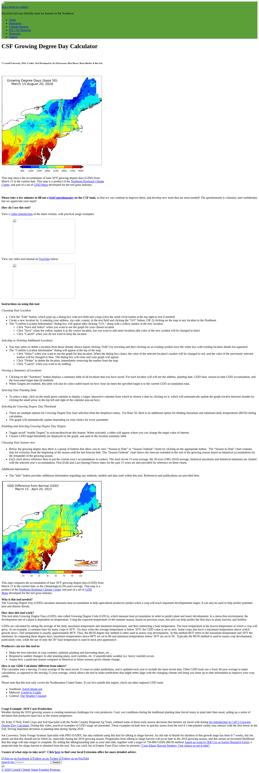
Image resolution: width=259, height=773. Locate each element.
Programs (14, 33)
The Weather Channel (33, 695)
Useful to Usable (31, 692)
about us (14, 7)
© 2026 (6, 769)
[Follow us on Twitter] (44, 758)
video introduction (22, 214)
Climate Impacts (18, 26)
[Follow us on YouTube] (74, 758)
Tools (12, 19)
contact (23, 7)
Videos (13, 37)
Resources (15, 23)
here (57, 752)
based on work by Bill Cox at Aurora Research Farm (216, 742)
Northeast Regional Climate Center (40, 589)
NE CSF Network (20, 30)
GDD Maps (41, 184)
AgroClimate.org (32, 689)
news (5, 7)
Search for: (8, 762)
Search (56, 762)
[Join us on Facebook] (16, 758)
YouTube (44, 259)
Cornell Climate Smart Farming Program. (36, 769)
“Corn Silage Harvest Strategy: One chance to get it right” (175, 745)
